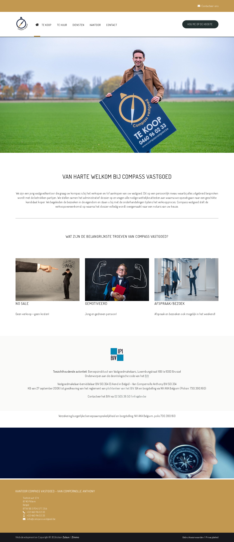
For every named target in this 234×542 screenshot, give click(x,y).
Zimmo (75, 537)
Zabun (66, 537)
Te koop (47, 24)
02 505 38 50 (122, 396)
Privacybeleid (212, 537)
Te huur (62, 24)
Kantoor (95, 24)
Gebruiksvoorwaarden (193, 537)
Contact (111, 24)
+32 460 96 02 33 (36, 512)
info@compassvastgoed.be (41, 519)
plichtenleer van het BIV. (120, 388)
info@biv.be (139, 396)
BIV (147, 376)
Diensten (78, 24)
